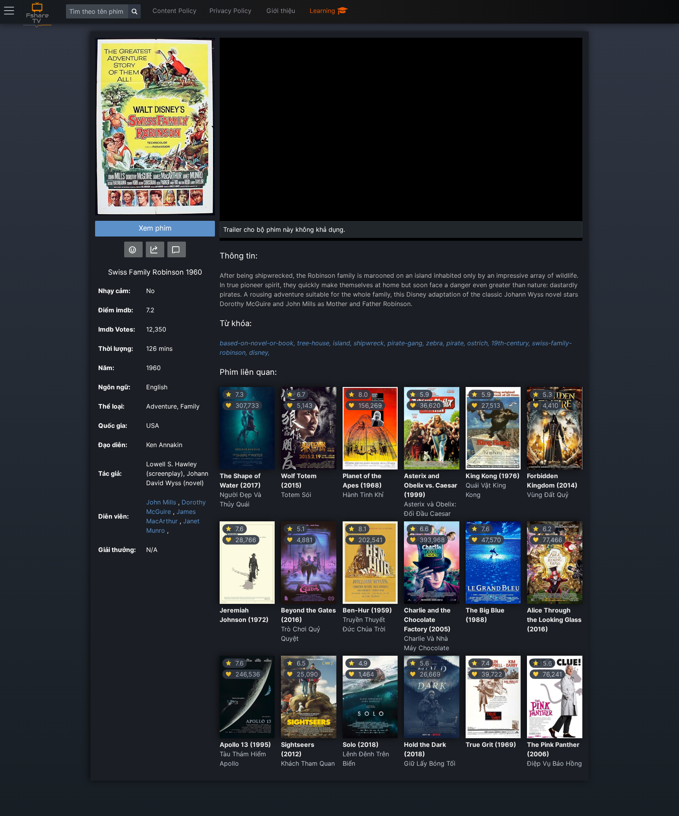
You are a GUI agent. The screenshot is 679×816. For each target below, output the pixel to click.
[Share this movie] (155, 249)
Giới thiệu (280, 11)
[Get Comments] (176, 249)
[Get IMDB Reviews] (133, 249)
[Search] (134, 11)
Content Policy (174, 11)
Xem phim (155, 228)
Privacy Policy (230, 11)
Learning (323, 11)
